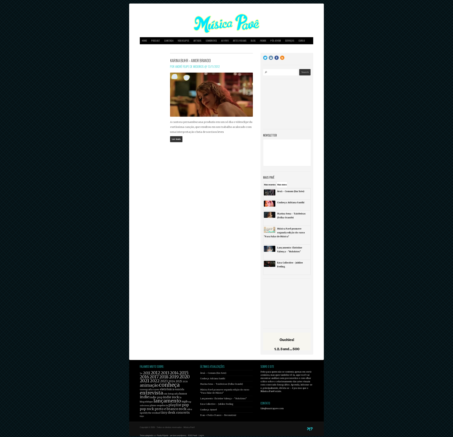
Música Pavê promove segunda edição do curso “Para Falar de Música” (224, 391)
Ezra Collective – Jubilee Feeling (216, 404)
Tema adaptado (146, 435)
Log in (201, 435)
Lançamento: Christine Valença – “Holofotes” (223, 398)
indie (144, 397)
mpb (185, 401)
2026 (185, 381)
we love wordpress (178, 435)
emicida (179, 389)
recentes (270, 185)
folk (165, 394)
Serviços (289, 40)
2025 (179, 381)
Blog (253, 40)
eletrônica (167, 389)
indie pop (156, 397)
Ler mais (176, 139)
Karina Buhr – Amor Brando (190, 60)
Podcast (155, 40)
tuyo (142, 416)
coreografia (146, 389)
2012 (155, 373)
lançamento (167, 401)
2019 (174, 377)
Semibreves (211, 40)
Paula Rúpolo (162, 435)
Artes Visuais (240, 40)
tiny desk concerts (175, 412)
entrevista (151, 393)
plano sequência (159, 405)
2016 (144, 377)
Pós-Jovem (275, 40)
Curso (302, 40)
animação (149, 385)
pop (185, 405)
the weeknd (154, 413)
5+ (141, 373)
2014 (174, 372)
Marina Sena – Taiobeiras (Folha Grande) (221, 384)
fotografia (173, 393)
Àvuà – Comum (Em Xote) (213, 373)
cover (156, 389)
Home (144, 40)
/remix (263, 40)
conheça (169, 385)
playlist (175, 405)
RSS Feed (192, 435)
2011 (146, 373)
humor (183, 393)
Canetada (168, 40)
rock (183, 409)
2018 (163, 377)
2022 (155, 380)
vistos (282, 185)
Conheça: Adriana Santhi (212, 378)
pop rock (147, 409)
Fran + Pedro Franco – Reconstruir (218, 415)
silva (189, 409)
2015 (183, 373)
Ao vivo (224, 40)
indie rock (171, 397)
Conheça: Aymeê (208, 409)
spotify (144, 412)
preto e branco (166, 409)
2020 (184, 377)
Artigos (197, 40)
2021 (144, 381)
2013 (165, 372)
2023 (164, 381)
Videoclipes (183, 40)
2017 (154, 377)
